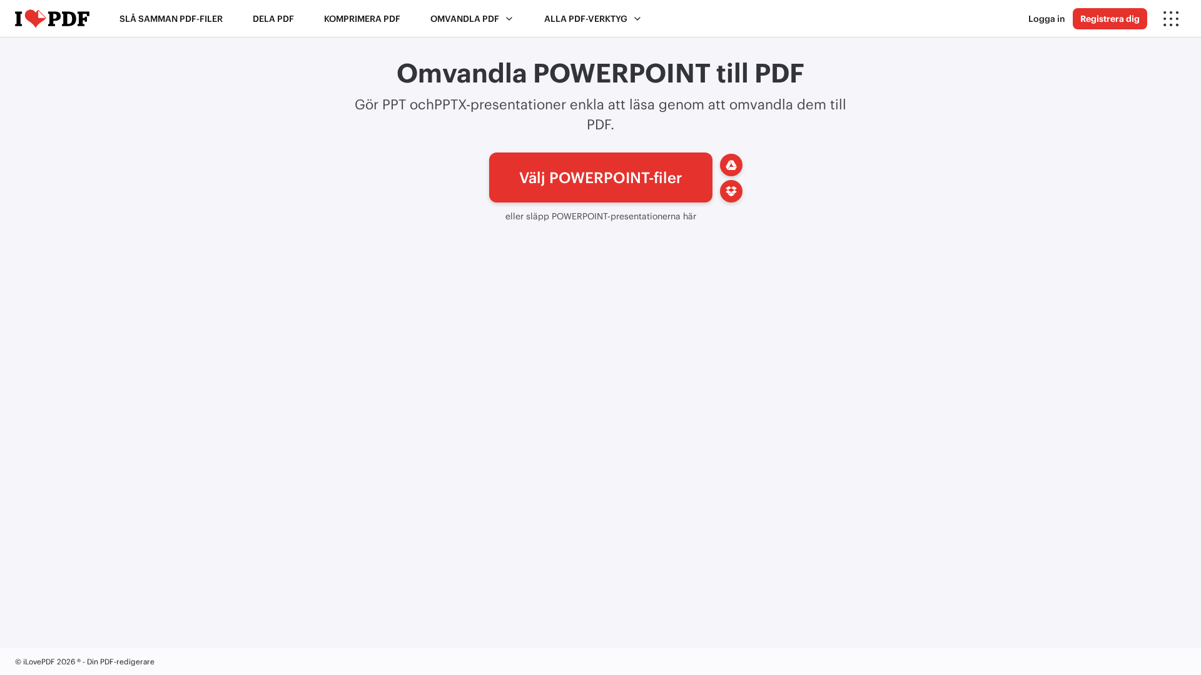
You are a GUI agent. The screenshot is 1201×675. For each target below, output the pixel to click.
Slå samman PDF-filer (171, 18)
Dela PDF (273, 18)
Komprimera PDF (362, 18)
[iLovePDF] (52, 18)
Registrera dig (1110, 18)
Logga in (1046, 18)
